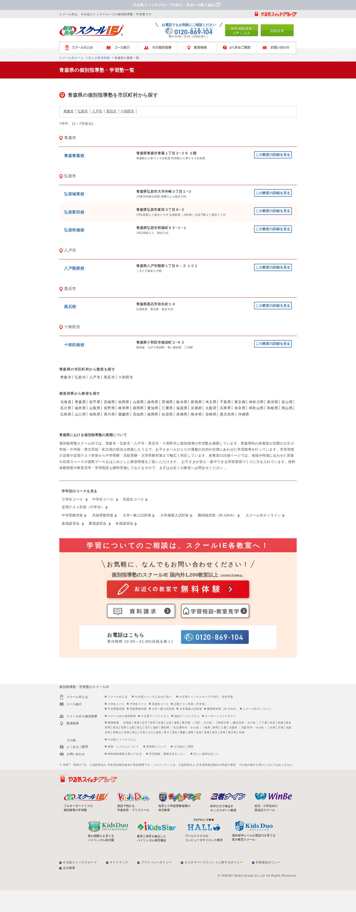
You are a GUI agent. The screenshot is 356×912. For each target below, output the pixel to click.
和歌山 (117, 732)
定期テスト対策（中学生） (83, 507)
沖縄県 (243, 414)
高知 (175, 732)
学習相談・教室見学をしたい (167, 753)
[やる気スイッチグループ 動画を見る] (275, 14)
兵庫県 (225, 408)
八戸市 (97, 111)
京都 (280, 727)
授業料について (156, 746)
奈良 (107, 732)
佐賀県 (167, 414)
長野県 (109, 408)
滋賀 (289, 727)
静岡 (215, 727)
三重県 (167, 408)
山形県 (138, 402)
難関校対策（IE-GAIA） (217, 515)
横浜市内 (238, 722)
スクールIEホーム (71, 58)
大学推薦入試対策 (174, 515)
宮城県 (109, 402)
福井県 (80, 408)
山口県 (80, 414)
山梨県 (95, 408)
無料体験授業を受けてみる (125, 753)
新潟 (115, 727)
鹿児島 (232, 732)
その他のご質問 (183, 746)
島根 (126, 732)
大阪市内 (247, 727)
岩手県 (95, 402)
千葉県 (225, 402)
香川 (166, 732)
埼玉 (272, 722)
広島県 (65, 414)
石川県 (65, 408)
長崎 (206, 732)
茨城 (280, 722)
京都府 (196, 408)
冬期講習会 (124, 523)
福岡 (190, 732)
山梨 (131, 727)
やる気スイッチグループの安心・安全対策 (206, 696)
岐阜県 (124, 408)
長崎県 (181, 414)
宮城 (160, 722)
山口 (150, 732)
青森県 (80, 402)
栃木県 (181, 402)
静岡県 (138, 408)
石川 (148, 727)
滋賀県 (181, 408)
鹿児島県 (227, 414)
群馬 (107, 727)
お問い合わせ (278, 47)
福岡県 (152, 414)
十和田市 (127, 111)
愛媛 (183, 732)
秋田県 (124, 402)
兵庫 (272, 727)
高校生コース (133, 499)
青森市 (68, 111)
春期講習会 (71, 523)
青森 (136, 722)
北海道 (65, 402)
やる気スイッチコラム (122, 739)
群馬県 (196, 402)
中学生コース (103, 499)
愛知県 (152, 408)
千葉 (264, 722)
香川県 (109, 414)
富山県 (287, 402)
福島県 (152, 402)
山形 (168, 722)
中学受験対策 (72, 515)
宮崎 (222, 732)
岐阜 (207, 727)
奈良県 (240, 408)
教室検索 (199, 47)
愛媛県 (124, 414)
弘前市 (83, 111)
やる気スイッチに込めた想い (153, 696)
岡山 (134, 732)
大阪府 (211, 408)
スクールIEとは (81, 47)
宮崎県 (211, 414)
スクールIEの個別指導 (122, 716)
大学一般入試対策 (137, 515)
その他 (207, 722)
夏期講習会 (98, 523)
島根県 (272, 408)
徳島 (158, 732)
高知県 (138, 414)
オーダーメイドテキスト (220, 716)
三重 (223, 727)
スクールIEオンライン (263, 515)
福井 (156, 727)
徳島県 (95, 414)
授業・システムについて (123, 746)
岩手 (144, 722)
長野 (123, 727)
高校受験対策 (103, 515)
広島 (142, 732)
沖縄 (241, 732)
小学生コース (73, 499)
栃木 (288, 722)
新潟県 (272, 402)
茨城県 (167, 402)
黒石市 (111, 111)
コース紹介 (120, 47)
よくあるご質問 (239, 47)
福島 (176, 722)
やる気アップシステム (155, 716)
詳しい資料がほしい (206, 753)
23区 (197, 722)
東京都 (240, 402)
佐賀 (198, 732)
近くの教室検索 (98, 58)
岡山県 (287, 408)
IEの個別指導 (160, 47)
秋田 (152, 722)
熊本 (214, 732)
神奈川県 (256, 402)
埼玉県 (211, 402)
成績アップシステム (187, 716)
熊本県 (196, 414)
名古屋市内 (180, 727)
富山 (139, 727)
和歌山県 (256, 408)
